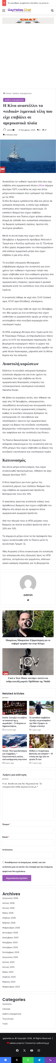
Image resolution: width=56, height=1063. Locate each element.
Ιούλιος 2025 (8, 962)
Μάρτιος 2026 (8, 923)
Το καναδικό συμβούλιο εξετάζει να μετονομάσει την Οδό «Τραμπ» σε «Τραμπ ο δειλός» (39, 722)
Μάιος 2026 (7, 913)
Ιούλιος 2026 (8, 903)
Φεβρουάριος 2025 (11, 986)
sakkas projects (17, 1043)
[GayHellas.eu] (19, 10)
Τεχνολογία (7, 1019)
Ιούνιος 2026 (8, 908)
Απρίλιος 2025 (9, 977)
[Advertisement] (28, 59)
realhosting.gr (42, 1043)
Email (5, 837)
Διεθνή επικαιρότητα (22, 93)
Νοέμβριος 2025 (10, 942)
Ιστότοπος (7, 849)
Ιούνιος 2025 (8, 967)
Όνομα (6, 824)
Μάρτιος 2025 (8, 982)
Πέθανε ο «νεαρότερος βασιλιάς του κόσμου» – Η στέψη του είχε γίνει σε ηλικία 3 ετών (41, 755)
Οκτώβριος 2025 (10, 947)
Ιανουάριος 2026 (10, 932)
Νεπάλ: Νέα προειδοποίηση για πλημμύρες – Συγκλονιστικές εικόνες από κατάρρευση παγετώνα (14, 755)
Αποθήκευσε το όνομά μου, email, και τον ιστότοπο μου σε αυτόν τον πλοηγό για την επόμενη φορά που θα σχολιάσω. (27, 866)
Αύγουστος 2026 (10, 898)
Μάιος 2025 (7, 972)
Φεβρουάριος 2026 (11, 927)
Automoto (7, 1004)
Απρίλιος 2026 (9, 918)
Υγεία (4, 1023)
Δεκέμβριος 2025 (10, 937)
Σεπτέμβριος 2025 (10, 952)
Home (8, 93)
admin (9, 130)
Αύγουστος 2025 (10, 957)
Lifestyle (6, 1009)
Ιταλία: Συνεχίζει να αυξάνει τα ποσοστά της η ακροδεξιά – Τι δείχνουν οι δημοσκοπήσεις (14, 722)
